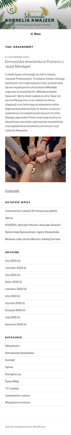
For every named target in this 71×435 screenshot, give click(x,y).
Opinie (9, 218)
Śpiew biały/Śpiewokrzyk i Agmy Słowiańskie (32, 232)
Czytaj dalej (12, 190)
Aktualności (12, 345)
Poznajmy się (13, 374)
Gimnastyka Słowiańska (19, 353)
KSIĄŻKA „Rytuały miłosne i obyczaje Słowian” (33, 224)
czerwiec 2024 (14, 267)
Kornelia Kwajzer (30, 20)
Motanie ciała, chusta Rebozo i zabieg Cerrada (32, 239)
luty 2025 (11, 260)
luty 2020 (11, 296)
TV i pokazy (12, 388)
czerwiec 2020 (14, 289)
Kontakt (10, 360)
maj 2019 (10, 317)
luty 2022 (11, 275)
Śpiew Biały (12, 381)
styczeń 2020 (13, 303)
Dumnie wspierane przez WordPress (25, 426)
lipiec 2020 (12, 281)
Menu (37, 33)
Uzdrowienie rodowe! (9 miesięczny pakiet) (31, 210)
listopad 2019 (13, 310)
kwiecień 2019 (14, 324)
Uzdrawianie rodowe (17, 395)
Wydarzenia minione (17, 402)
